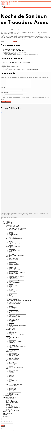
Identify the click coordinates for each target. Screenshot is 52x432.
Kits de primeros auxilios (15, 390)
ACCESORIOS (9, 409)
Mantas (10, 324)
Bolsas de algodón (13, 260)
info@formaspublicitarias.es (7, 1)
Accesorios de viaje (13, 258)
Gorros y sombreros (13, 380)
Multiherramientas (13, 307)
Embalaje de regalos (14, 299)
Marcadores (11, 252)
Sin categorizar (19, 29)
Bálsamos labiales (13, 385)
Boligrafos (11, 362)
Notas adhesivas (13, 345)
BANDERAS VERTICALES (12, 402)
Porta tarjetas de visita (14, 349)
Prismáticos (11, 296)
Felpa (10, 377)
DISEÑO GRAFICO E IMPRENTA (11, 410)
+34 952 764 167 (19, 1)
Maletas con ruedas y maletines (16, 280)
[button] (4, 6)
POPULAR (8, 360)
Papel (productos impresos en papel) (18, 346)
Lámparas (11, 306)
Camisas (11, 371)
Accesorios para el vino (14, 316)
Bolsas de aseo (12, 262)
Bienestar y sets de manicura (16, 387)
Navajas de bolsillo (13, 308)
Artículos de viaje (13, 285)
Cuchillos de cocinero (14, 320)
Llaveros (11, 242)
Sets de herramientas (14, 311)
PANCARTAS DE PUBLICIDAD (13, 407)
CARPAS (8, 404)
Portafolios (11, 347)
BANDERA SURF (10, 398)
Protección (11, 393)
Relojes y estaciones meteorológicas (17, 325)
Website (3, 95)
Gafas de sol (12, 291)
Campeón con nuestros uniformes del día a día (14, 52)
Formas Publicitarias (11, 217)
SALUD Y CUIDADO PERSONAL (14, 384)
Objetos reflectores (13, 310)
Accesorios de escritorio (14, 337)
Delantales (11, 321)
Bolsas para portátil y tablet (15, 341)
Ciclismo (11, 289)
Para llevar (11, 235)
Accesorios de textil (13, 370)
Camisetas (11, 372)
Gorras (10, 379)
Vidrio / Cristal (12, 237)
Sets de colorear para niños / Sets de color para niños (22, 334)
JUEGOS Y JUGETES (11, 329)
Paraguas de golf (13, 353)
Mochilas (11, 281)
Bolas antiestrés (12, 239)
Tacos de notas (12, 350)
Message (3, 87)
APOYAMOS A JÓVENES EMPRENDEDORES (13, 50)
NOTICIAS (5, 414)
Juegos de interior (13, 332)
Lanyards (11, 241)
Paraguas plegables (13, 356)
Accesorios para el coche (15, 302)
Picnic (10, 294)
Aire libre (11, 284)
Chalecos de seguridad (14, 303)
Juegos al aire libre (13, 330)
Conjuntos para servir (14, 319)
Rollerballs (11, 254)
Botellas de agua (13, 363)
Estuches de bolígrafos (14, 250)
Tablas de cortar (12, 326)
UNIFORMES (6, 221)
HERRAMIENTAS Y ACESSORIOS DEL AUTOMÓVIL (18, 300)
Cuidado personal (13, 389)
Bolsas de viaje (12, 267)
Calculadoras (12, 342)
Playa (10, 295)
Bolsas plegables (13, 277)
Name (2, 90)
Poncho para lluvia (13, 359)
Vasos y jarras (12, 328)
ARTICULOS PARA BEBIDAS (13, 226)
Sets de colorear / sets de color (16, 255)
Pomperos (11, 333)
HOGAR (8, 312)
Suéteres (11, 382)
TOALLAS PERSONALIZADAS (12, 225)
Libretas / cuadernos (14, 343)
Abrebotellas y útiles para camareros (17, 314)
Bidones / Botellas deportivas (16, 229)
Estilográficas (12, 249)
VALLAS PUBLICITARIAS (9, 413)
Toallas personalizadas (14, 394)
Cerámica (11, 232)
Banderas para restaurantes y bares (11, 49)
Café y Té (11, 230)
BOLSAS (8, 256)
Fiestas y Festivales (13, 234)
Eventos (11, 233)
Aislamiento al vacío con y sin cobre (17, 228)
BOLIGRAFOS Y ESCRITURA (13, 246)
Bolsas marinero (12, 274)
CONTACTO (6, 416)
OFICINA (8, 336)
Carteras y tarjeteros (13, 278)
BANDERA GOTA (10, 400)
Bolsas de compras (13, 263)
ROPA (7, 368)
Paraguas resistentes (14, 358)
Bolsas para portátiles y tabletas (16, 276)
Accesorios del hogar (14, 315)
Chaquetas (11, 375)
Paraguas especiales (14, 354)
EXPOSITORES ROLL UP (11, 406)
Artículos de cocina (13, 317)
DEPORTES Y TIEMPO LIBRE (13, 282)
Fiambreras (11, 323)
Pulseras (11, 245)
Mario (3, 29)
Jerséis (10, 381)
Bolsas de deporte (13, 271)
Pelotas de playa (13, 293)
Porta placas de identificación (16, 243)
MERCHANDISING (8, 224)
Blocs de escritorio (13, 338)
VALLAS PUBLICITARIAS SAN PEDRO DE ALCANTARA (20, 62)
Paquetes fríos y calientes (15, 392)
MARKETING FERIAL (8, 396)
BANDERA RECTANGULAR (12, 401)
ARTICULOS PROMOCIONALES (14, 238)
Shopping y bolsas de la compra (16, 269)
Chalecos (11, 374)
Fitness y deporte (13, 290)
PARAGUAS (9, 351)
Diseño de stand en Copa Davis (10, 53)
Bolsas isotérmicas (13, 273)
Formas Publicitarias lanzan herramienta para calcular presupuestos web (20, 54)
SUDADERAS (9, 222)
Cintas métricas (12, 304)
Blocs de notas (12, 340)
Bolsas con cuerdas (13, 259)
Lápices (10, 251)
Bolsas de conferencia (14, 264)
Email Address (5, 92)
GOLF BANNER (9, 405)
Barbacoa (11, 287)
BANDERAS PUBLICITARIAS (10, 397)
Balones (11, 286)
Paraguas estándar (13, 355)
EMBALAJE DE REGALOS (12, 298)
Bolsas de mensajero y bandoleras (17, 265)
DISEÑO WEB (6, 412)
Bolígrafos (11, 247)
